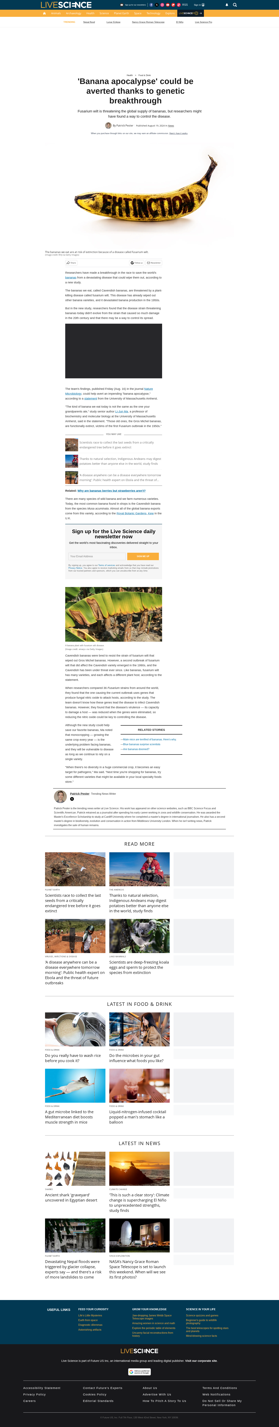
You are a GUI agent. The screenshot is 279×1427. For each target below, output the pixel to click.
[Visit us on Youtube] (168, 5)
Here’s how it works (178, 133)
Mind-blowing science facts (201, 1335)
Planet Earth (121, 13)
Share (73, 262)
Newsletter (156, 262)
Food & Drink (145, 75)
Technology (153, 13)
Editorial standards (98, 1401)
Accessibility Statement (42, 1388)
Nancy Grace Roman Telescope (148, 22)
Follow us (138, 262)
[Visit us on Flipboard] (173, 5)
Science (104, 13)
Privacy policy (34, 1394)
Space (137, 13)
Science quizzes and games (202, 1315)
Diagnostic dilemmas (90, 1324)
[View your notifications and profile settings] (227, 5)
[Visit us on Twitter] (157, 5)
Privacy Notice (75, 568)
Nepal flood (89, 22)
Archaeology (73, 13)
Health (90, 13)
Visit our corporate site (201, 1360)
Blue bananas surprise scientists (141, 744)
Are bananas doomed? (136, 749)
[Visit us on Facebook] (151, 5)
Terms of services (107, 565)
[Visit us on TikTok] (179, 5)
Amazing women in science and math (153, 1323)
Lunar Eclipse (113, 22)
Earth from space (88, 1320)
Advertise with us (157, 1394)
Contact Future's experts (103, 1388)
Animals (56, 13)
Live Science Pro (203, 22)
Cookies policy (95, 1394)
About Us (150, 1388)
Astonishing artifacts (89, 1329)
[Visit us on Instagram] (162, 5)
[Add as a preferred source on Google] (139, 1371)
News (171, 125)
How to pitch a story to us (164, 1401)
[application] (113, 351)
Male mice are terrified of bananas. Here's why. (149, 739)
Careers (29, 1401)
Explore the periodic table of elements (153, 1328)
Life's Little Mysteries (90, 1315)
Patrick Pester (124, 125)
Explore (170, 13)
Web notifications (216, 1394)
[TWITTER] (73, 799)
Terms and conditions (219, 1388)
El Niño (179, 22)
